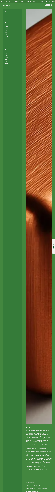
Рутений (6, 53)
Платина (6, 47)
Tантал (6, 16)
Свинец (6, 55)
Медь (6, 38)
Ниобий (6, 43)
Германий (7, 28)
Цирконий (7, 63)
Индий (6, 32)
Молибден (7, 40)
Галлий (6, 24)
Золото (6, 30)
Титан (6, 59)
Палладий (7, 45)
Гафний (6, 26)
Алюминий (7, 18)
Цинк (6, 61)
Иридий (6, 34)
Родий (6, 51)
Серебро (6, 57)
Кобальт (6, 36)
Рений (6, 49)
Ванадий (6, 20)
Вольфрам (7, 22)
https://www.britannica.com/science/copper (34, 485)
